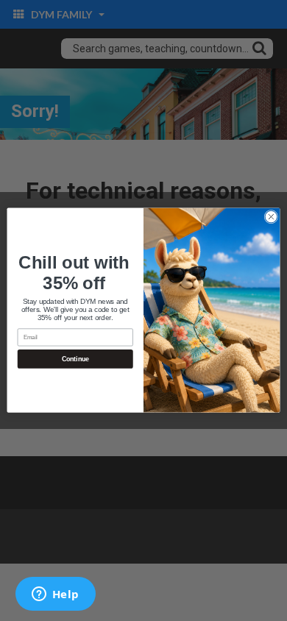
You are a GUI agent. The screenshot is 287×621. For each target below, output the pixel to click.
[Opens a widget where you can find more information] (55, 595)
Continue (75, 359)
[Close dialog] (271, 217)
